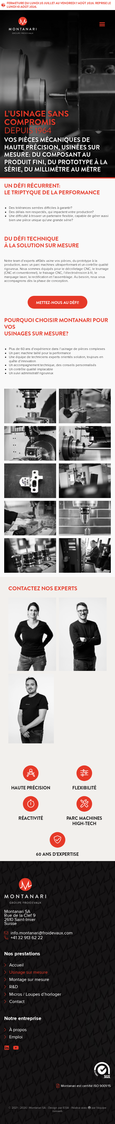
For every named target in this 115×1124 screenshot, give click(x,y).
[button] (102, 23)
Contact (17, 1001)
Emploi (16, 1037)
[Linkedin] (6, 1047)
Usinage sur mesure (28, 972)
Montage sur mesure (29, 979)
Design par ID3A (59, 1108)
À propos (18, 1030)
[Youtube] (15, 1047)
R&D (13, 987)
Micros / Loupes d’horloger (35, 994)
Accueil (16, 965)
